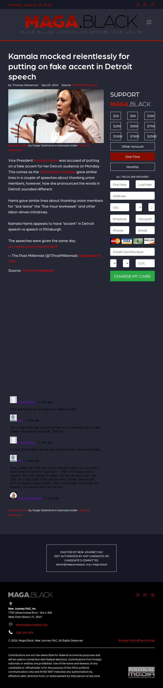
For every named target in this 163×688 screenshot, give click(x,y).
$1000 (117, 136)
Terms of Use (147, 640)
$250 (117, 126)
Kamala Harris (18, 145)
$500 (134, 126)
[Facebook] (137, 4)
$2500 (151, 136)
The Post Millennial (38, 270)
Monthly (132, 167)
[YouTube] (152, 4)
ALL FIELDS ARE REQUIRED (132, 176)
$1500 (134, 136)
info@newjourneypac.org (31, 624)
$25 (116, 116)
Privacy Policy (128, 640)
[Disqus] (56, 332)
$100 (150, 116)
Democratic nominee (58, 171)
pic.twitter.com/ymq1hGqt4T (33, 246)
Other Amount (133, 146)
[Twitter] (145, 4)
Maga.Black (81, 21)
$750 (151, 126)
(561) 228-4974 (25, 632)
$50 (133, 116)
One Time (132, 156)
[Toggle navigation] (149, 22)
